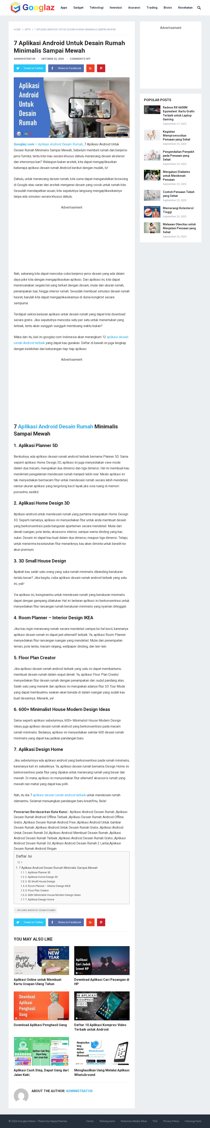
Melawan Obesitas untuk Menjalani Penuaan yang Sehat (179, 228)
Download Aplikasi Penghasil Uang (40, 1025)
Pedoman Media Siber (134, 1121)
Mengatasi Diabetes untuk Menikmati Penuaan (176, 175)
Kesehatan (185, 7)
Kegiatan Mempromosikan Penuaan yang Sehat (176, 135)
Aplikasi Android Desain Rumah (55, 426)
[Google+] (90, 68)
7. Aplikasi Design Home (39, 899)
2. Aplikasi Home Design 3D (41, 876)
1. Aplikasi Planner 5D (37, 872)
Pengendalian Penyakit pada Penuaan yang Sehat (178, 155)
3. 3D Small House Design (40, 881)
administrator (24, 58)
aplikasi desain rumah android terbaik (59, 795)
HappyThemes (58, 1121)
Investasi (116, 7)
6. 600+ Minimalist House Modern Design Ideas (53, 894)
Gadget (78, 7)
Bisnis (168, 7)
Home (17, 29)
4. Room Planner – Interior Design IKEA (48, 885)
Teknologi (97, 7)
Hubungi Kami (193, 1121)
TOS (155, 1121)
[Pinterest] (101, 68)
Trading (152, 7)
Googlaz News (26, 1121)
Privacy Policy (171, 1121)
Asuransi (134, 7)
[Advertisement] (72, 240)
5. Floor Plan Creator (37, 890)
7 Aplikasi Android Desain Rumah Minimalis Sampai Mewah (58, 868)
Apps (63, 7)
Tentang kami (107, 1121)
